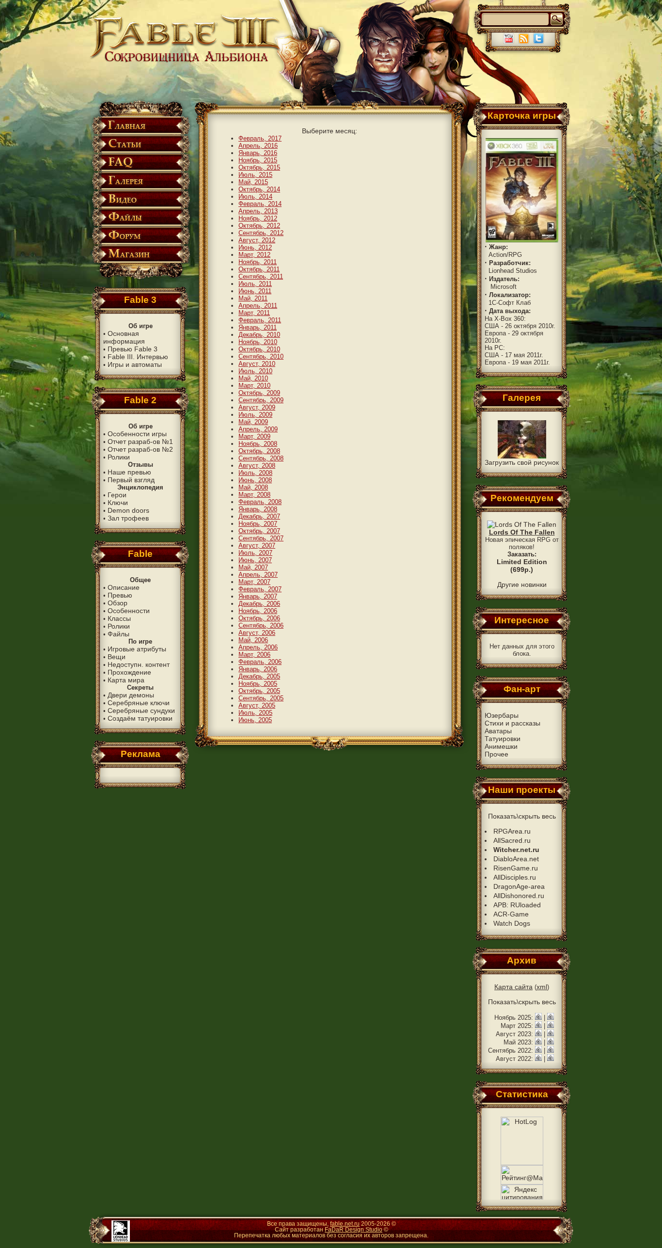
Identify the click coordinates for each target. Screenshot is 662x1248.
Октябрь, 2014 (259, 189)
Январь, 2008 (257, 509)
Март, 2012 (254, 254)
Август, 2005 (256, 705)
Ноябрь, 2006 (257, 611)
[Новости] (538, 1017)
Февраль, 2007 (260, 589)
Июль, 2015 (255, 174)
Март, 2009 (254, 436)
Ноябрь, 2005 (257, 683)
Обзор (117, 603)
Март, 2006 (254, 654)
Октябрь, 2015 (259, 167)
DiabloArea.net (516, 859)
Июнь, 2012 (255, 247)
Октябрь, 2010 (259, 349)
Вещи (117, 657)
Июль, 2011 (255, 283)
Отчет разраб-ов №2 (140, 449)
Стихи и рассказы (512, 723)
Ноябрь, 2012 (257, 218)
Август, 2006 (256, 632)
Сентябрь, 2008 (261, 458)
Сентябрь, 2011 (260, 276)
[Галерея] (140, 187)
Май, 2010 (253, 378)
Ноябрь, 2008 (257, 443)
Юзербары (502, 715)
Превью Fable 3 (133, 349)
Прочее (496, 754)
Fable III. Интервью (138, 357)
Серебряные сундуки (141, 710)
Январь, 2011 (257, 327)
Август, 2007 (256, 545)
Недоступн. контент (139, 664)
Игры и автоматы (135, 364)
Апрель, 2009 (258, 429)
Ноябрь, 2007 (257, 523)
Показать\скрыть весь (522, 816)
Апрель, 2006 (258, 647)
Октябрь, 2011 (259, 269)
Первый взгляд (131, 480)
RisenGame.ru (515, 868)
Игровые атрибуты (137, 649)
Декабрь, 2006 (259, 603)
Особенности (129, 611)
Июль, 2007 (255, 552)
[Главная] (140, 132)
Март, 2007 (254, 581)
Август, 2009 (256, 407)
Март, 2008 (254, 494)
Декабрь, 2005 (259, 676)
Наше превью (129, 472)
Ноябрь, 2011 (257, 262)
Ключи (118, 502)
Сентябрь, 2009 (261, 400)
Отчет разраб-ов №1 (140, 441)
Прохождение (129, 672)
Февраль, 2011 (259, 320)
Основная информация (124, 337)
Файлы (118, 634)
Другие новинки (522, 584)
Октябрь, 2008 (259, 451)
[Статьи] (140, 151)
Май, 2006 (253, 640)
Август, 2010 (256, 363)
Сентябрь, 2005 (261, 698)
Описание (124, 587)
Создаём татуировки (140, 718)
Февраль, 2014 (260, 203)
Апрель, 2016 (258, 145)
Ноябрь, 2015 (257, 160)
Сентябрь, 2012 (261, 233)
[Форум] (140, 242)
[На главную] (186, 61)
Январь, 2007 (257, 596)
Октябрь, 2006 (259, 618)
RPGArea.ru (512, 831)
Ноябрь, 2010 (257, 342)
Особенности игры (137, 434)
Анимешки (501, 746)
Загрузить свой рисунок (522, 462)
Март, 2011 (254, 312)
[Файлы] (140, 224)
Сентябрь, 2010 (261, 356)
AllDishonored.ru (518, 896)
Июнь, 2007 (255, 560)
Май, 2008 (253, 487)
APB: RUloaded (517, 905)
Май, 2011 (253, 298)
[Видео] (140, 206)
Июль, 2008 (255, 472)
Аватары (498, 731)
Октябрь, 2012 (259, 225)
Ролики (119, 457)
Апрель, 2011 (257, 305)
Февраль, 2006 (260, 661)
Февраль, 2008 (260, 502)
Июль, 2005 (255, 712)
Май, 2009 (253, 422)
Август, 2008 (256, 465)
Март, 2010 (254, 385)
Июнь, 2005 (255, 720)
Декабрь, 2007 (259, 516)
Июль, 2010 (255, 371)
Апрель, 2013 (258, 211)
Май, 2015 (253, 182)
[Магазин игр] (140, 261)
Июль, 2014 (255, 196)
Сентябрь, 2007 (261, 538)
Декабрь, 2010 (259, 334)
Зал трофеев (128, 518)
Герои (117, 495)
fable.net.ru (345, 1223)
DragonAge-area (519, 886)
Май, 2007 (253, 567)
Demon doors (128, 510)
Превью (120, 595)
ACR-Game (511, 914)
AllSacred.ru (512, 840)
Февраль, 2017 (260, 138)
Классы (119, 618)
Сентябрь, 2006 (261, 625)
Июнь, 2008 (255, 480)
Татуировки (502, 738)
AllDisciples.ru (514, 877)
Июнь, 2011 (254, 291)
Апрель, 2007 (258, 574)
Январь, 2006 (257, 669)
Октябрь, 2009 (259, 392)
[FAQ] (140, 169)
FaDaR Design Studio (353, 1229)
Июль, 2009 (255, 414)
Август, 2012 (256, 240)
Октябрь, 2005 (259, 691)
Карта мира (126, 680)
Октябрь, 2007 (259, 531)
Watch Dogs (511, 923)
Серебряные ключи (139, 703)
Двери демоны (131, 695)
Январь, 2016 (257, 153)
